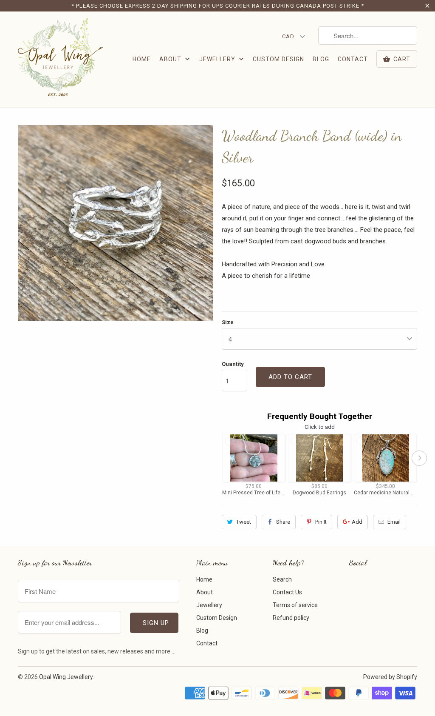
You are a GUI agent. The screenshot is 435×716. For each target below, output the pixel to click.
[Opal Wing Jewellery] (60, 59)
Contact (353, 59)
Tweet (243, 522)
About (171, 59)
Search (282, 579)
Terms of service (295, 605)
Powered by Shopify (390, 676)
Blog (321, 59)
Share (283, 522)
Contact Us (287, 592)
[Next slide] (419, 458)
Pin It (321, 522)
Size (228, 322)
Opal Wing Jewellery (66, 676)
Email (394, 522)
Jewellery (218, 59)
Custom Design (278, 59)
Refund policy (291, 617)
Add (357, 522)
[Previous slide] (219, 458)
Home (142, 59)
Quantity (233, 364)
